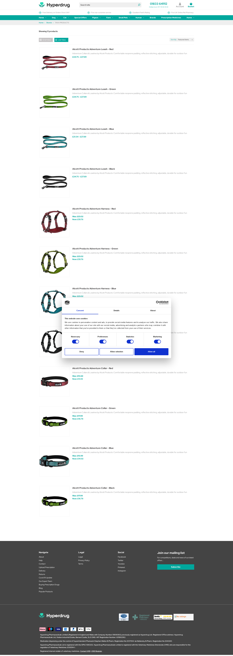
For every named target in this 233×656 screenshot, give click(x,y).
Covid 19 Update (45, 577)
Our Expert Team (45, 581)
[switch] (102, 342)
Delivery (42, 571)
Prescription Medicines (171, 17)
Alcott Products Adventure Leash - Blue (93, 129)
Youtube (121, 564)
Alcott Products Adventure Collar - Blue (93, 448)
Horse (41, 17)
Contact (42, 564)
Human (139, 17)
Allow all (151, 352)
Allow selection (116, 352)
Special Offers (80, 17)
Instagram (122, 571)
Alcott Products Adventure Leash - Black (93, 168)
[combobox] (110, 4)
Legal (80, 557)
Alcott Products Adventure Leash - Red (92, 49)
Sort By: (174, 40)
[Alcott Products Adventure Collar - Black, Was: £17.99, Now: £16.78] (54, 501)
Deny (81, 352)
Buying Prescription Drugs (49, 584)
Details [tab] (117, 311)
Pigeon (95, 17)
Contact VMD (85, 651)
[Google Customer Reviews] (184, 617)
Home (189, 17)
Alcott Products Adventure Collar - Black (93, 487)
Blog (41, 588)
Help (41, 560)
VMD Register (96, 651)
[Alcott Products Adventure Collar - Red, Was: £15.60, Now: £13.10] (54, 381)
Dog (53, 17)
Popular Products (46, 591)
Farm (108, 17)
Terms (80, 564)
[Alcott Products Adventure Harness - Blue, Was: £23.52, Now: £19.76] (54, 302)
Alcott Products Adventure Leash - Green (94, 89)
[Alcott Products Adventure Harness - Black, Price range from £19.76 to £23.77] (54, 341)
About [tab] (153, 311)
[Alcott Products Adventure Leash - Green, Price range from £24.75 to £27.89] (54, 102)
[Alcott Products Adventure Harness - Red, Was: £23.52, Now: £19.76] (54, 222)
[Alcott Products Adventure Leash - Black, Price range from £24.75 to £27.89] (54, 182)
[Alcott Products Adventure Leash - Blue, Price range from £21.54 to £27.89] (54, 142)
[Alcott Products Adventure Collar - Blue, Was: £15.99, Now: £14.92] (54, 461)
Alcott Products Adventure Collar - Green (94, 408)
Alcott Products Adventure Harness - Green (95, 248)
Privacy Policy (84, 560)
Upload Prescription (47, 567)
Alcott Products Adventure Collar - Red (92, 368)
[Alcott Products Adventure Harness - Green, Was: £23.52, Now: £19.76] (54, 262)
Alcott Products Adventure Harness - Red (94, 208)
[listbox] (186, 39)
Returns (42, 574)
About (41, 557)
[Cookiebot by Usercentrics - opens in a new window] (157, 302)
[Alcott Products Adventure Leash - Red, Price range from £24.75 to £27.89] (54, 62)
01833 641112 (158, 4)
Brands (153, 17)
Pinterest (121, 567)
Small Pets (123, 17)
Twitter (120, 560)
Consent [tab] (80, 311)
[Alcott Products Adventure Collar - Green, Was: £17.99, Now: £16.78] (54, 421)
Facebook (122, 557)
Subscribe (175, 567)
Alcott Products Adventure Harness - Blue (94, 288)
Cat (64, 17)
